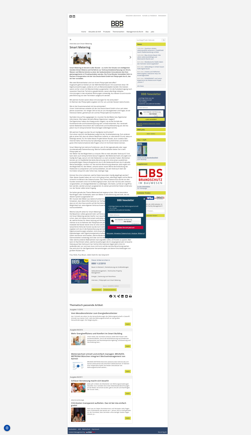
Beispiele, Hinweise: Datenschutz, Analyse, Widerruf (126, 233)
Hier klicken (127, 221)
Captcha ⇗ (136, 223)
